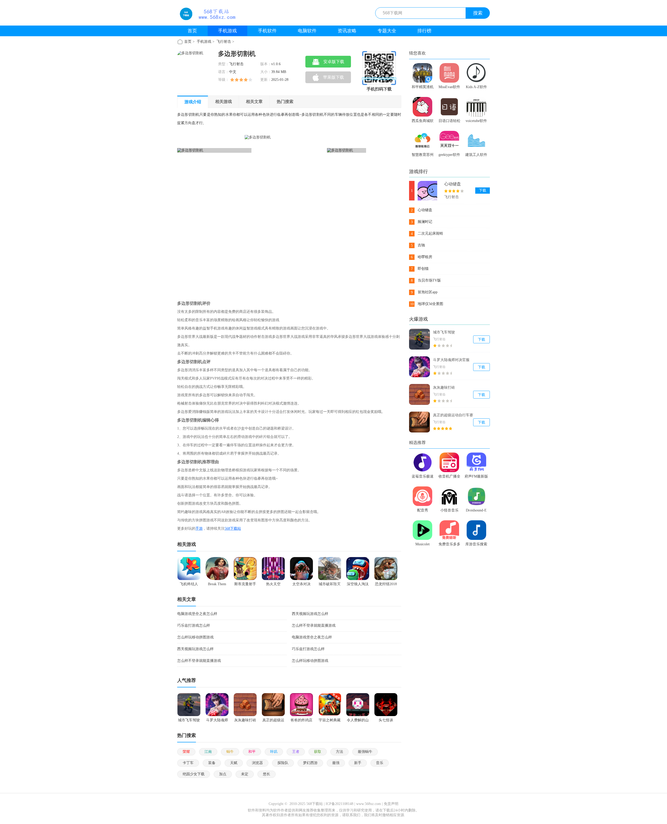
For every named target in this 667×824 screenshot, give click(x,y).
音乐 (379, 763)
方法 (339, 752)
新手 (357, 763)
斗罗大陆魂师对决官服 (451, 360)
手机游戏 (227, 30)
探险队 (282, 763)
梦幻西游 (310, 763)
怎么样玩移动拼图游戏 (195, 637)
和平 (252, 752)
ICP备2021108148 (339, 804)
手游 (199, 528)
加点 (222, 774)
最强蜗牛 (365, 752)
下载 (482, 190)
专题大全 (387, 30)
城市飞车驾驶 (444, 332)
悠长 (266, 774)
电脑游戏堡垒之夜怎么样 (197, 614)
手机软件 (267, 30)
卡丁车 (188, 763)
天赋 (233, 763)
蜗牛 (230, 752)
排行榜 (424, 30)
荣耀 (186, 752)
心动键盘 (452, 184)
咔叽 (273, 752)
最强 (335, 763)
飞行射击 (224, 42)
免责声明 (391, 804)
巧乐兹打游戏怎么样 (193, 625)
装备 (211, 763)
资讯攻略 (347, 30)
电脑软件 (307, 30)
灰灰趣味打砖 (444, 387)
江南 (208, 752)
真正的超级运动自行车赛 (453, 415)
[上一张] (224, 213)
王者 (295, 752)
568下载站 (233, 528)
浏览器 (257, 763)
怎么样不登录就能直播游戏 (314, 625)
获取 (317, 752)
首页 (192, 30)
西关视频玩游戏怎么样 (310, 614)
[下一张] (319, 213)
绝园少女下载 (194, 774)
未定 (244, 774)
